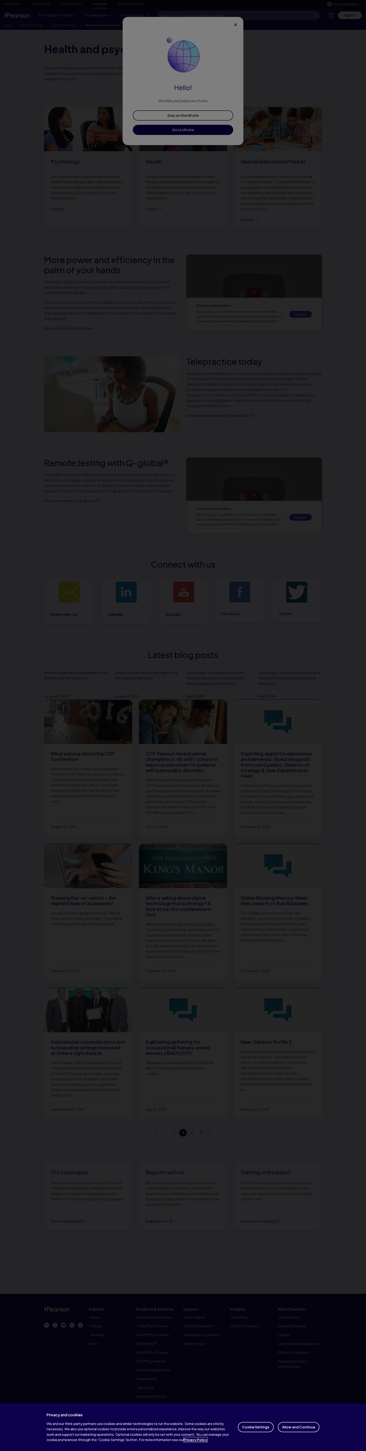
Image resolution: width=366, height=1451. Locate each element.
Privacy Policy (195, 1439)
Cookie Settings (255, 1427)
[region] (183, 1427)
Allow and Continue (298, 1427)
